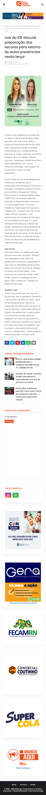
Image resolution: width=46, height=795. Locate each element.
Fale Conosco (23, 768)
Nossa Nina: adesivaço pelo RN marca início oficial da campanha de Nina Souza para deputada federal (28, 394)
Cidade (32, 785)
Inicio (14, 785)
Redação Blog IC (12, 62)
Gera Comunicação (35, 791)
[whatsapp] (16, 495)
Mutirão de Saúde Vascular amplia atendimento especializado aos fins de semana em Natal (28, 378)
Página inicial (9, 26)
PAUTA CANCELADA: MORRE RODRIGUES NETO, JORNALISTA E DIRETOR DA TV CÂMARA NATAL (28, 363)
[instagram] (8, 495)
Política (23, 785)
